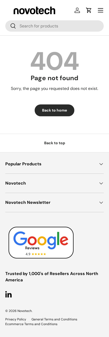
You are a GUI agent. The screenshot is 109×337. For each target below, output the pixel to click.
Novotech (24, 311)
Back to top (54, 143)
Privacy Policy (15, 319)
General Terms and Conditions (54, 319)
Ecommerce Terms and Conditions (31, 324)
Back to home (54, 110)
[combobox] (54, 26)
